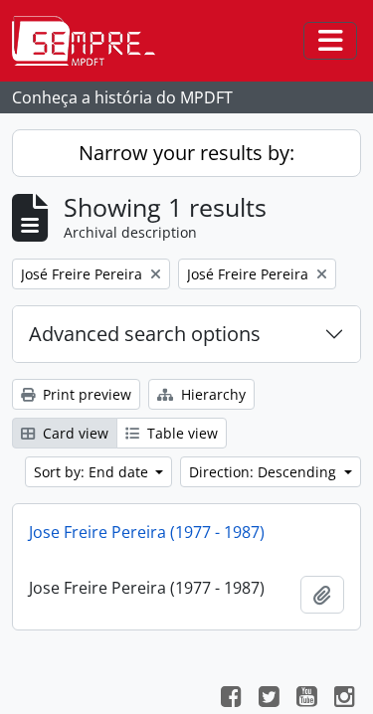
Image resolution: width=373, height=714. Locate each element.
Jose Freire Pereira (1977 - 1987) (147, 532)
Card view (73, 433)
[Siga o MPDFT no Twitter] (268, 699)
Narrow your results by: (186, 152)
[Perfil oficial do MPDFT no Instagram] (344, 699)
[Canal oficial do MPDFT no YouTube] (306, 699)
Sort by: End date (93, 471)
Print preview (85, 394)
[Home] (91, 41)
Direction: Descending (264, 471)
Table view (180, 433)
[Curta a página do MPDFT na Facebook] (231, 699)
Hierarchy (211, 394)
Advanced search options (145, 333)
